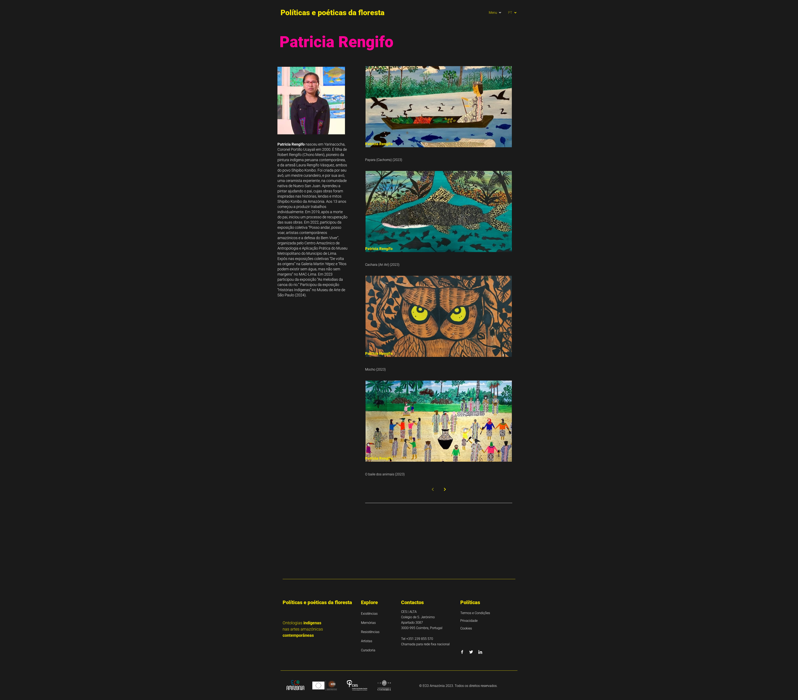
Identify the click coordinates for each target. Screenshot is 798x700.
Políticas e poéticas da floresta (332, 12)
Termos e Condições (475, 613)
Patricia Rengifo (379, 144)
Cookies (466, 628)
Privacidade (469, 621)
